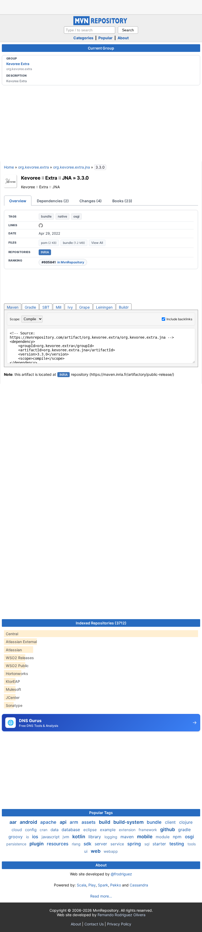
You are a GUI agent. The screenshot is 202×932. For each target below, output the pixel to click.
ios (35, 836)
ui (86, 851)
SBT (45, 307)
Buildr (124, 307)
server (101, 843)
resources (58, 843)
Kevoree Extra (17, 64)
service (117, 843)
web (96, 851)
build (105, 822)
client (171, 822)
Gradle (30, 307)
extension (128, 829)
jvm (66, 836)
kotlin (79, 836)
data (54, 829)
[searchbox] (89, 30)
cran (44, 829)
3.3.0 (83, 178)
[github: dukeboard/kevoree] (41, 225)
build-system (129, 822)
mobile (145, 836)
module (163, 836)
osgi (76, 216)
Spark (103, 885)
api (64, 822)
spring (134, 843)
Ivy (70, 307)
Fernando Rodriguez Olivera (121, 915)
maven (127, 836)
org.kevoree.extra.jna (71, 167)
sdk (88, 843)
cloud (17, 829)
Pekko (115, 885)
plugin (37, 843)
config (31, 829)
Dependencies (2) (53, 201)
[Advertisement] (101, 6)
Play (92, 885)
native (62, 216)
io (28, 837)
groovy (16, 836)
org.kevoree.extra (33, 167)
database (71, 829)
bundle (46, 216)
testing (177, 843)
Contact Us (94, 924)
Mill (58, 307)
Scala (81, 885)
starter (160, 843)
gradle (184, 829)
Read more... (101, 896)
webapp (111, 851)
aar (13, 822)
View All (97, 243)
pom (49, 243)
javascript (51, 836)
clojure (186, 822)
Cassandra (139, 885)
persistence (16, 844)
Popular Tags (101, 812)
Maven (12, 307)
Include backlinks (179, 319)
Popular (105, 38)
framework (148, 829)
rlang (77, 844)
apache (49, 822)
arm (74, 822)
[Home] (101, 24)
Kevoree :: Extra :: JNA (46, 178)
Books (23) (122, 201)
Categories (83, 38)
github (168, 829)
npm (178, 836)
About (123, 38)
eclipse (90, 829)
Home (9, 167)
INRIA (45, 252)
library (95, 836)
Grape (84, 307)
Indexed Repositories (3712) (101, 623)
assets (89, 822)
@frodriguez (121, 874)
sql (147, 844)
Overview (17, 201)
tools (192, 844)
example (108, 829)
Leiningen (104, 307)
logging (111, 837)
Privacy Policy (119, 924)
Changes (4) (90, 201)
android (29, 822)
